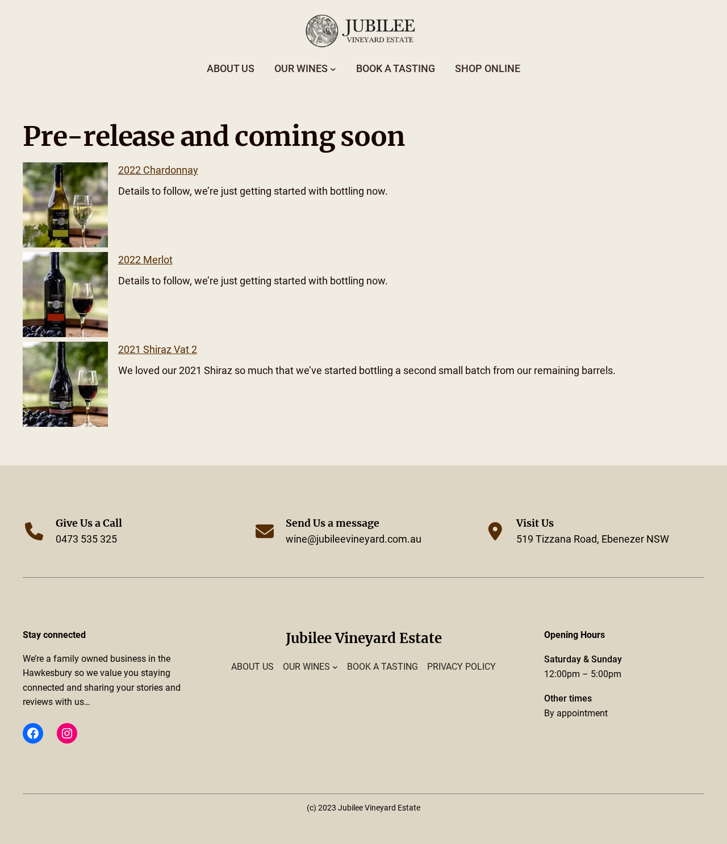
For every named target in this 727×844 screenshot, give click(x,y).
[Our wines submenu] (333, 69)
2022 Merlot (145, 260)
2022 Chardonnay (158, 170)
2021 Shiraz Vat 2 (157, 349)
